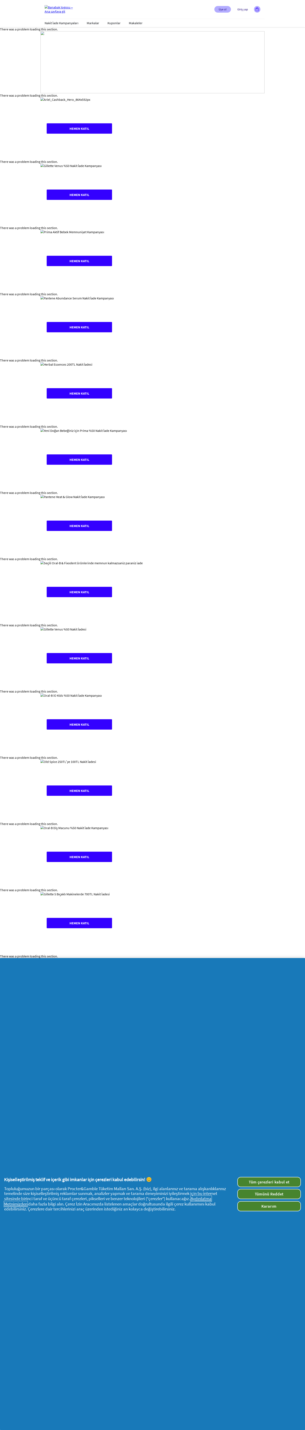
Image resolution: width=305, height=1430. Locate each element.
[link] (152, 128)
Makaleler (136, 23)
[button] (222, 9)
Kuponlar (114, 23)
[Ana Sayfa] (61, 9)
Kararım (269, 1206)
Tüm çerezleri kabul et (269, 1181)
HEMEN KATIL (79, 128)
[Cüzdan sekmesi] (257, 9)
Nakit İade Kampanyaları (61, 23)
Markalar (93, 23)
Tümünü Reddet (269, 1193)
